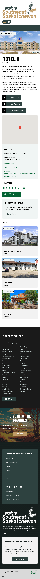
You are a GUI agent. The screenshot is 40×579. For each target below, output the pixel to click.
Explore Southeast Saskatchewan (19, 453)
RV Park (4, 387)
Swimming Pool (7, 391)
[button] (20, 128)
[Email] (24, 188)
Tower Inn (8, 282)
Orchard (22, 380)
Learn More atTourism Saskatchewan (13, 194)
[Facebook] (3, 188)
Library (22, 372)
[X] (6, 188)
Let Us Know (11, 214)
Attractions (9, 458)
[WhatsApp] (12, 188)
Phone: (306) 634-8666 (11, 168)
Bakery (22, 349)
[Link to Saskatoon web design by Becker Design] (4, 576)
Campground (6, 354)
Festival (22, 361)
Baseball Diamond (26, 351)
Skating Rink (6, 389)
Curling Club (6, 359)
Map (7, 482)
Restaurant (23, 384)
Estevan (5, 361)
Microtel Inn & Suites (12, 251)
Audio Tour (6, 349)
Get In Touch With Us (14, 487)
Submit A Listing (20, 559)
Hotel (4, 370)
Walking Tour (6, 393)
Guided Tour (24, 365)
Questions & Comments (13, 496)
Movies (4, 377)
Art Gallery (23, 347)
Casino (22, 354)
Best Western (9, 314)
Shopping (23, 387)
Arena (4, 347)
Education (23, 359)
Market (22, 375)
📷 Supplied (36, 52)
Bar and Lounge (7, 351)
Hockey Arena (24, 368)
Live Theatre (6, 375)
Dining (8, 466)
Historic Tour (6, 368)
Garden (22, 363)
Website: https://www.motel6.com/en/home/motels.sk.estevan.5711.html (19, 173)
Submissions (10, 492)
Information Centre (8, 372)
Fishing (4, 363)
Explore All (9, 399)
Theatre (22, 391)
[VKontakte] (21, 188)
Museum (5, 380)
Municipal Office (25, 377)
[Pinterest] (15, 188)
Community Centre (8, 356)
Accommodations (11, 462)
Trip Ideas (9, 478)
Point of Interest (25, 382)
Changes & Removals (12, 499)
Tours (7, 474)
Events (8, 470)
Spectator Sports (25, 389)
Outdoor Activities (8, 382)
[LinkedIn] (9, 188)
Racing (4, 384)
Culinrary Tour (24, 356)
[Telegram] (18, 188)
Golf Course (6, 365)
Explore (20, 434)
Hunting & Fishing (25, 370)
